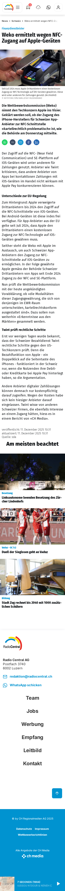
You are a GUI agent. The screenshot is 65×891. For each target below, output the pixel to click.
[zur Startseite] (8, 7)
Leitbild (32, 750)
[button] (48, 7)
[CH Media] (32, 855)
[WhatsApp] (5, 142)
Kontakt (32, 763)
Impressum (42, 828)
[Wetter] (38, 7)
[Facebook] (28, 142)
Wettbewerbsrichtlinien (32, 834)
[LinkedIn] (36, 142)
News (5, 21)
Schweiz (16, 21)
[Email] (20, 142)
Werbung (32, 724)
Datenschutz (24, 828)
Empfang (32, 737)
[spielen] (58, 883)
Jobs (32, 711)
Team (32, 698)
